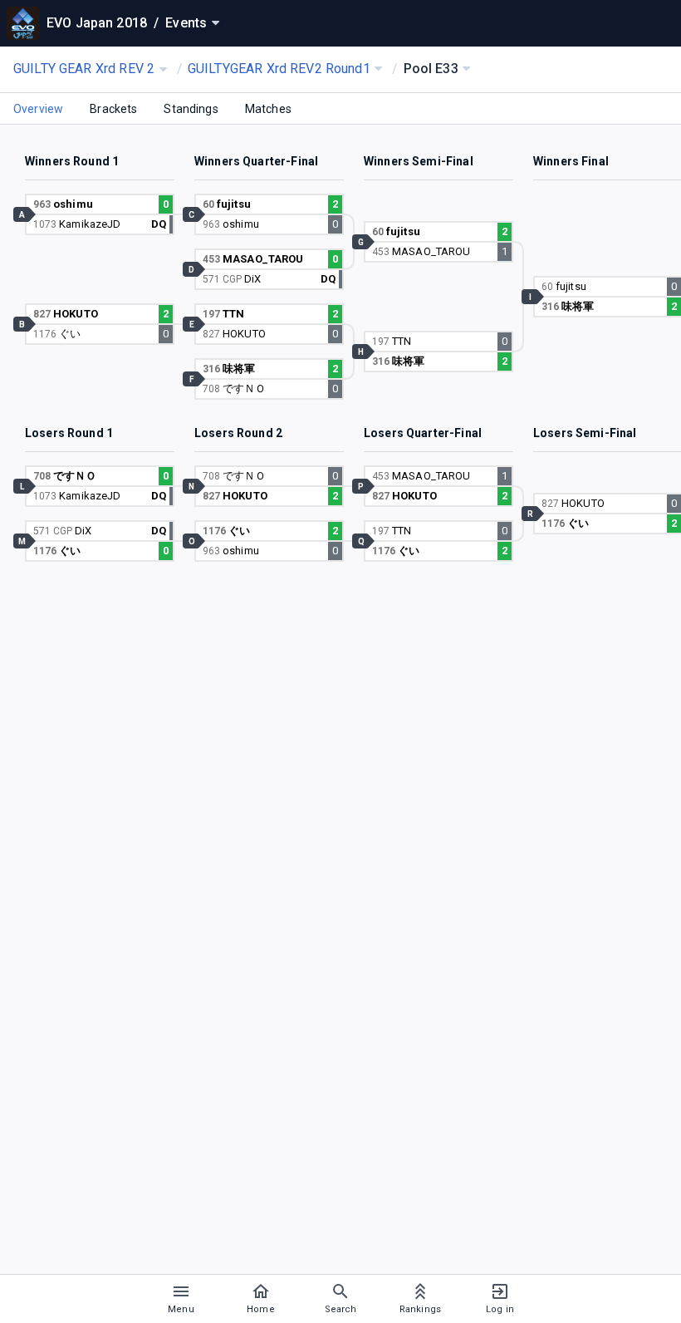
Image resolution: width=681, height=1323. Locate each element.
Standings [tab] (191, 109)
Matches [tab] (268, 109)
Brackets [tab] (113, 109)
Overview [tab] (38, 109)
